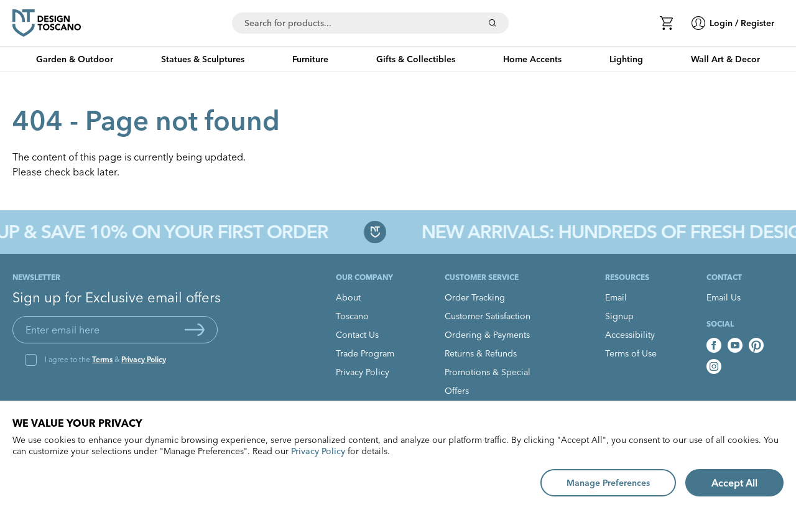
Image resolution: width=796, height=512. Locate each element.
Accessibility (630, 334)
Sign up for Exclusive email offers (116, 297)
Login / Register (742, 23)
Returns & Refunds (481, 353)
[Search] (492, 23)
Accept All (734, 483)
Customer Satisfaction (487, 316)
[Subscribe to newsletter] (195, 330)
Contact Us (357, 334)
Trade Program (365, 353)
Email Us (723, 297)
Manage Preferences (608, 482)
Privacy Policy (143, 359)
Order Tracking (475, 297)
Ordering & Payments (487, 334)
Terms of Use (631, 353)
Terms (102, 359)
